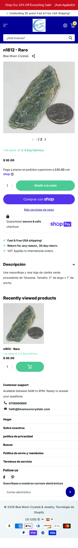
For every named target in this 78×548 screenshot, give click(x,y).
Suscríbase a (70, 492)
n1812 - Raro (11, 349)
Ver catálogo (5, 25)
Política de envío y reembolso (23, 453)
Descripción (14, 264)
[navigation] (45, 139)
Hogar (7, 419)
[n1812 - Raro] (23, 323)
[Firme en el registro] (65, 25)
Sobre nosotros (14, 428)
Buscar (8, 444)
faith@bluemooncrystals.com (29, 409)
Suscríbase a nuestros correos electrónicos (33, 483)
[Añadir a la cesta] (30, 367)
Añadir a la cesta (45, 185)
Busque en (70, 37)
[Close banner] (74, 5)
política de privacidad (18, 436)
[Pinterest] (12, 477)
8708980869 (18, 403)
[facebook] (4, 477)
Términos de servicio (17, 461)
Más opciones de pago (39, 209)
